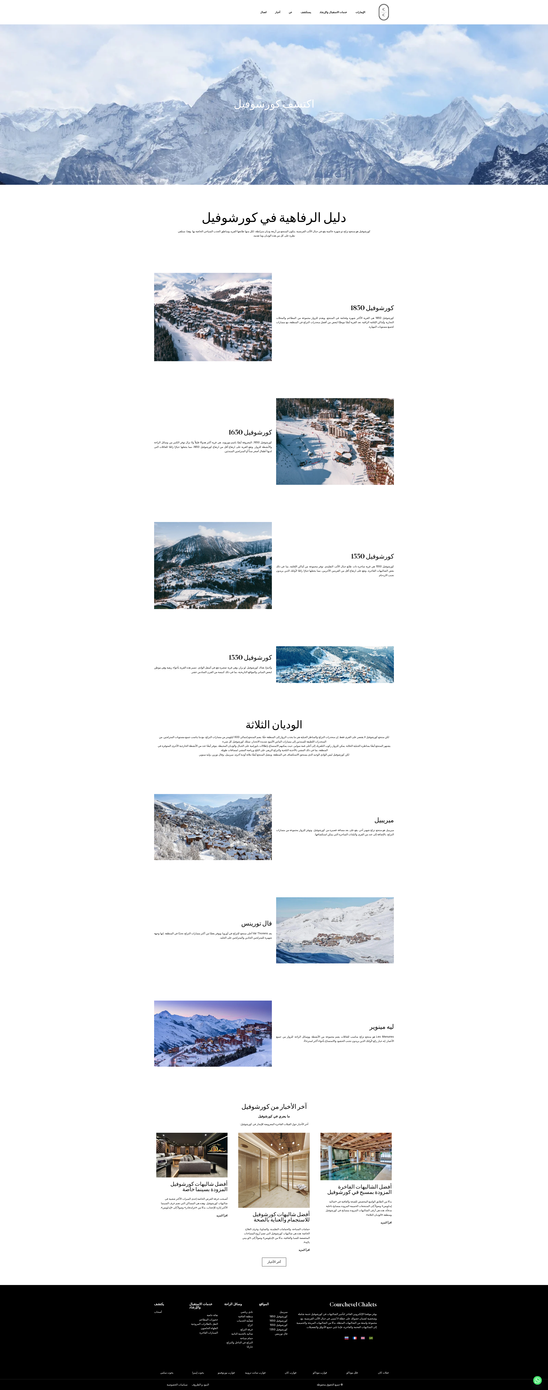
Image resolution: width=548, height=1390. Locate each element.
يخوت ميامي (182, 1372)
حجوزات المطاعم (208, 1319)
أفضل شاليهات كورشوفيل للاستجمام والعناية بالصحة (281, 1217)
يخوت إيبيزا (213, 1372)
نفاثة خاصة (212, 1315)
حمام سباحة (246, 1338)
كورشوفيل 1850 (278, 1316)
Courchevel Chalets (353, 1305)
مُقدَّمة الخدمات (245, 1320)
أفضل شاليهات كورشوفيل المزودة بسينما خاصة (199, 1187)
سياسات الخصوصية (177, 1384)
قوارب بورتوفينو (241, 1372)
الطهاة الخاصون (209, 1328)
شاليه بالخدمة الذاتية (242, 1333)
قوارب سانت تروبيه (270, 1372)
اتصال (263, 12)
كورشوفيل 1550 (278, 1324)
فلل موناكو (367, 1372)
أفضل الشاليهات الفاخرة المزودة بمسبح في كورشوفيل (359, 1189)
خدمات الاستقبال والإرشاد (333, 12)
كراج (250, 1324)
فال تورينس (281, 1333)
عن (290, 12)
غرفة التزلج (246, 1329)
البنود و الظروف (200, 1384)
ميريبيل (283, 1311)
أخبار (277, 12)
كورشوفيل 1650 (278, 1320)
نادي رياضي (247, 1311)
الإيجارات (360, 12)
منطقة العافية (245, 1316)
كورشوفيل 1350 (278, 1329)
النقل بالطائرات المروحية (204, 1323)
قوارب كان (306, 1372)
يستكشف (306, 12)
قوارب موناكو (335, 1372)
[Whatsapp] (537, 1380)
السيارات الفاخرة (209, 1332)
